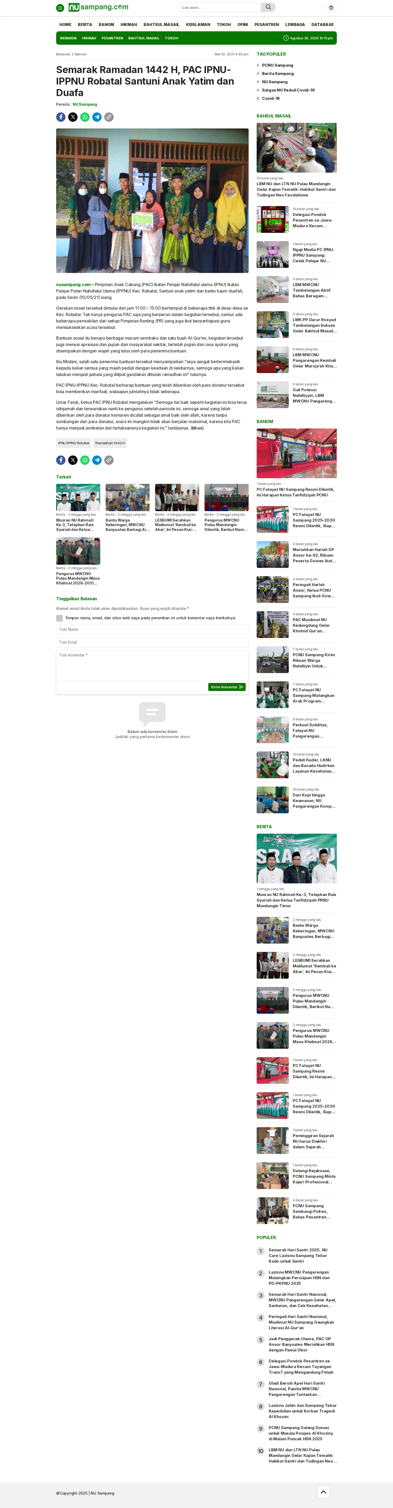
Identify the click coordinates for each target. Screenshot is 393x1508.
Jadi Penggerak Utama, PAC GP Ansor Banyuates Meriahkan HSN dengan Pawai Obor (301, 1344)
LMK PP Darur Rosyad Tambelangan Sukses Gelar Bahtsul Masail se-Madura (314, 328)
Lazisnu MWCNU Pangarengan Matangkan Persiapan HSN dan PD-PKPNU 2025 (299, 1278)
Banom (80, 54)
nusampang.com (73, 284)
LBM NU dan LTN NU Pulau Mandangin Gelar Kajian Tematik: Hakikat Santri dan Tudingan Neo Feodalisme (296, 189)
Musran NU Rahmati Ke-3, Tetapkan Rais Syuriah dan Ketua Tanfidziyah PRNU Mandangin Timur (75, 529)
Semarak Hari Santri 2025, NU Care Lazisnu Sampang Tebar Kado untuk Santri (298, 1255)
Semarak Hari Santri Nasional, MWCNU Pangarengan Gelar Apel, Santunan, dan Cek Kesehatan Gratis (302, 1303)
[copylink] (109, 117)
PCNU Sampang (277, 65)
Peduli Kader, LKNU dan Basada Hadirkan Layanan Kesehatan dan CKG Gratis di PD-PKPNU (314, 771)
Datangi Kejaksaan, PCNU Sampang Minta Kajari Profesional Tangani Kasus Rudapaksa (314, 1182)
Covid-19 (271, 98)
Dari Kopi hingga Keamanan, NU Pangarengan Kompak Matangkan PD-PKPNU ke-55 (314, 806)
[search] (268, 7)
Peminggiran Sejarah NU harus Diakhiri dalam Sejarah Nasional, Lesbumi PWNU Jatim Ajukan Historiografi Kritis (313, 1149)
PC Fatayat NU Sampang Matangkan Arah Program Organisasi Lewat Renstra (313, 701)
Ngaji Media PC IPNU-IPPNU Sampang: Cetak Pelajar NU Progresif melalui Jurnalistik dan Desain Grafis (314, 263)
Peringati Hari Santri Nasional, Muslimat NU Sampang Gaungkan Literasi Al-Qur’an (301, 1322)
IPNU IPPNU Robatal (73, 443)
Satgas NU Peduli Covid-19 (288, 90)
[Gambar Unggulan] (152, 200)
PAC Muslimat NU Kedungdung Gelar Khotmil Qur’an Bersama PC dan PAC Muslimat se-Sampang (313, 633)
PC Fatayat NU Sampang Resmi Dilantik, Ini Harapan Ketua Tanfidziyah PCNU (295, 492)
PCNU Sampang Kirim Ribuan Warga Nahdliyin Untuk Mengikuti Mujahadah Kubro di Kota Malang (314, 666)
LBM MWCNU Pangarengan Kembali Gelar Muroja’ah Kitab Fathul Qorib (314, 363)
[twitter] (73, 117)
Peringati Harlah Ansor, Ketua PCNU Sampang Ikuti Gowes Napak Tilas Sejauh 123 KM (314, 596)
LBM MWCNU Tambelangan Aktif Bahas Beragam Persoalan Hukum (311, 293)
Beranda (63, 54)
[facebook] (61, 117)
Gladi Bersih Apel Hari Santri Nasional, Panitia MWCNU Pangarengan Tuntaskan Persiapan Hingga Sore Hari (297, 1392)
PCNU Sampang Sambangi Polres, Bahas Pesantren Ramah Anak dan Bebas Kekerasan (310, 1217)
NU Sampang (85, 104)
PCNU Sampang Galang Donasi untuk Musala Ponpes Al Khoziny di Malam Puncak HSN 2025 (301, 1433)
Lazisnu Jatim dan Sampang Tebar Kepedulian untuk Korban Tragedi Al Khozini (303, 1411)
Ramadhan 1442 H (110, 443)
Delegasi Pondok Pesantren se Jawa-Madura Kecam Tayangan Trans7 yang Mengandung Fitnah (313, 228)
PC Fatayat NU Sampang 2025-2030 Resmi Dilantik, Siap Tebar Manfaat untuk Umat (314, 526)
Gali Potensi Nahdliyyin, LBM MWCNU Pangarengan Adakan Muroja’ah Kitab (315, 401)
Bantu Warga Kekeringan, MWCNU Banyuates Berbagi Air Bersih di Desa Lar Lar (127, 527)
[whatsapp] (85, 117)
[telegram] (97, 117)
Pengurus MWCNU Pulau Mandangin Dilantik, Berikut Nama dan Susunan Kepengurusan (225, 529)
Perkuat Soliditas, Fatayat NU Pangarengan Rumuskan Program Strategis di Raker (312, 736)
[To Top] (323, 1492)
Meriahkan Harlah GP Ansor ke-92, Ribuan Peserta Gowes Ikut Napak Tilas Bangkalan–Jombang (313, 561)
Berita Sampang (278, 73)
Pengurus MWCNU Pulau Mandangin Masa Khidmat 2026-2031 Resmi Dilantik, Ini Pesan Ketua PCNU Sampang (78, 585)
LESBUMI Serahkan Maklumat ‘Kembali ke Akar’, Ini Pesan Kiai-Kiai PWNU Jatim (175, 527)
